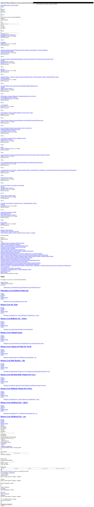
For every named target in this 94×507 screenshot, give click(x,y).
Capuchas (42, 154)
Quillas (2, 171)
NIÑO (2, 88)
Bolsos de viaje (39, 120)
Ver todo (3, 60)
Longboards (3, 206)
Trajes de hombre (14, 154)
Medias (17, 59)
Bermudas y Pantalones (18, 96)
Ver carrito (3, 488)
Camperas (27, 50)
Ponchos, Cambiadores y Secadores (42, 170)
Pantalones (45, 50)
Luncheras (16, 120)
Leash (69, 170)
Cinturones (12, 59)
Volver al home (4, 282)
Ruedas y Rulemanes (14, 203)
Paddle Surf (25, 162)
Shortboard (6, 162)
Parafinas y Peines (30, 170)
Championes (10, 138)
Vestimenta (3, 43)
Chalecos (22, 77)
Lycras (30, 96)
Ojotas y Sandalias (17, 138)
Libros (48, 59)
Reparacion (73, 170)
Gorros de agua (13, 128)
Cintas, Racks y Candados (16, 170)
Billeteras (21, 59)
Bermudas (8, 50)
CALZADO (4, 130)
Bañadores (3, 223)
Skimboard (12, 162)
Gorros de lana (28, 128)
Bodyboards (40, 162)
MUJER (3, 61)
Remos (8, 170)
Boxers (23, 50)
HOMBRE (3, 34)
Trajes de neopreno (5, 51)
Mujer (7, 230)
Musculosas (18, 50)
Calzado (12, 51)
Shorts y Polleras (34, 77)
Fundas (24, 170)
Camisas (32, 50)
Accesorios (3, 52)
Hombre (11, 230)
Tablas (2, 156)
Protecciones (4, 213)
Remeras (13, 50)
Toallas (8, 59)
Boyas (13, 231)
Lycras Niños (13, 185)
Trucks (7, 203)
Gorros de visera (21, 128)
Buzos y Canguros (38, 50)
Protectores (15, 86)
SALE (2, 232)
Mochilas (28, 120)
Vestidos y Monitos (46, 77)
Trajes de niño (25, 154)
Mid (16, 162)
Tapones (3, 231)
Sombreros (6, 128)
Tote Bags (6, 120)
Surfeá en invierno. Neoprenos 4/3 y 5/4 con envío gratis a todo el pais (17, 2)
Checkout (3, 495)
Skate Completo (8, 195)
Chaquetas (47, 154)
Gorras (10, 231)
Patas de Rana (54, 170)
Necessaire (33, 120)
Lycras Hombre (20, 185)
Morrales (11, 120)
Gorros (36, 59)
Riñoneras (21, 120)
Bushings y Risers (32, 203)
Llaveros (25, 59)
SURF (2, 139)
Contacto (19, 232)
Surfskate (3, 204)
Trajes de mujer (32, 154)
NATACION (4, 214)
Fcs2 (5, 177)
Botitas (20, 154)
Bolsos (33, 59)
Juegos (29, 59)
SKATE (3, 188)
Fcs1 (8, 177)
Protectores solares (42, 59)
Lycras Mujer (7, 185)
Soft (29, 162)
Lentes (51, 59)
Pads (67, 170)
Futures (11, 177)
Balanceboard (33, 162)
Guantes (38, 154)
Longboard (19, 162)
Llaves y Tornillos (24, 203)
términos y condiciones (9, 472)
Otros (2, 106)
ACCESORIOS (4, 97)
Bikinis (53, 77)
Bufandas (24, 86)
